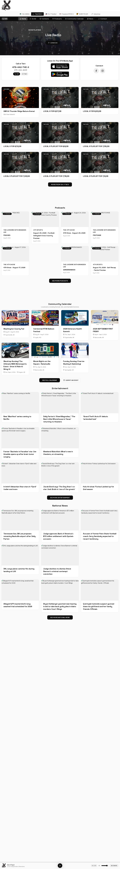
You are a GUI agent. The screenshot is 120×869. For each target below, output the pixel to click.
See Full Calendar (49, 380)
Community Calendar (75, 19)
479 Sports (38, 230)
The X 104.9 (38, 14)
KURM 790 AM (83, 14)
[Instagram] (102, 70)
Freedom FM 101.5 (68, 14)
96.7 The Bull (52, 14)
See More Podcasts (60, 281)
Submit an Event (72, 380)
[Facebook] (96, 70)
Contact (103, 19)
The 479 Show (69, 230)
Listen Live (53, 43)
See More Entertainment (60, 497)
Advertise (97, 14)
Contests (45, 19)
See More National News (60, 617)
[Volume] (99, 865)
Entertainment (60, 388)
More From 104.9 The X (60, 184)
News (91, 19)
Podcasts (58, 19)
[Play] (60, 865)
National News (60, 505)
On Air (34, 19)
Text (25, 74)
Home (24, 19)
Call (17, 74)
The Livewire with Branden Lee (14, 231)
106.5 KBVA (25, 14)
